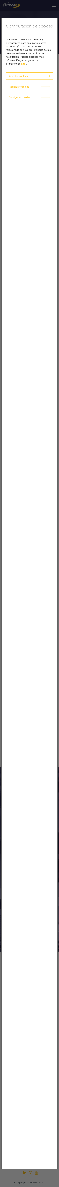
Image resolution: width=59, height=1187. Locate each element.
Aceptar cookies (18, 76)
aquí (23, 64)
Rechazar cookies (19, 86)
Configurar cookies (19, 97)
